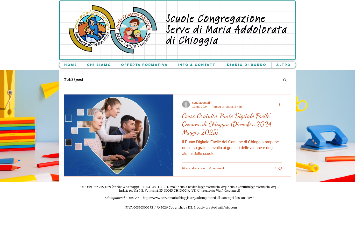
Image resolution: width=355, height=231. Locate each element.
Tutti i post (73, 79)
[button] (285, 80)
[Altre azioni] (281, 104)
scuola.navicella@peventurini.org (202, 187)
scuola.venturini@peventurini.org (252, 187)
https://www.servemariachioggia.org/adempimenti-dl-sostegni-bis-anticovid (199, 198)
